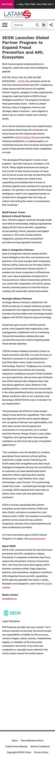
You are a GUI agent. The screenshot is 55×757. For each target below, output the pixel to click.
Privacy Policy (41, 752)
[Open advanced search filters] (43, 25)
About (15, 740)
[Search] (37, 25)
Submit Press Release (16, 746)
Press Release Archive (32, 740)
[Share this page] (51, 25)
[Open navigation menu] (4, 25)
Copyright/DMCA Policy (19, 752)
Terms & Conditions (40, 746)
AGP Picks (7, 4)
